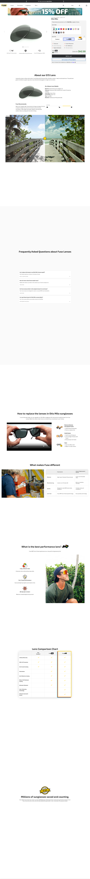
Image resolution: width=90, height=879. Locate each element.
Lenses (12, 5)
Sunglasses (28, 5)
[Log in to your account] (79, 5)
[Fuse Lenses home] (4, 5)
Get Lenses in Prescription (69, 59)
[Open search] (63, 5)
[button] (46, 32)
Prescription (20, 5)
